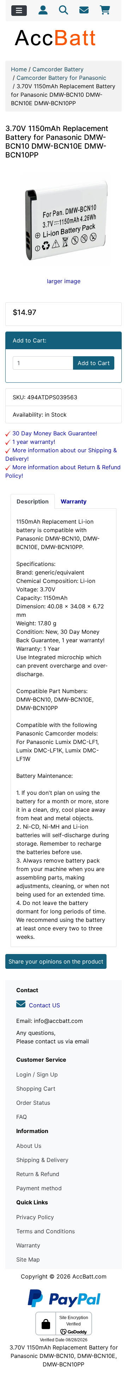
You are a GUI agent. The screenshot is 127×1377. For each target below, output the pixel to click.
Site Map (28, 1259)
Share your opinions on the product (55, 961)
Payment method (39, 1188)
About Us (28, 1145)
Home (19, 69)
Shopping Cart (35, 1088)
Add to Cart (94, 362)
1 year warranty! (33, 441)
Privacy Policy (35, 1217)
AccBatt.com (89, 1276)
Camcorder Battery (58, 69)
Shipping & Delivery (42, 1159)
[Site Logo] (63, 37)
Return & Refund (37, 1174)
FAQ (21, 1116)
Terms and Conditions (45, 1231)
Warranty (28, 1245)
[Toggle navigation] (19, 10)
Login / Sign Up (37, 1074)
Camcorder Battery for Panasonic (61, 77)
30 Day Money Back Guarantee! (54, 433)
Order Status (33, 1102)
